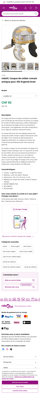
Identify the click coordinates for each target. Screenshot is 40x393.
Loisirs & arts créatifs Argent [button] (12, 256)
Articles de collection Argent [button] (11, 267)
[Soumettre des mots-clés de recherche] (35, 13)
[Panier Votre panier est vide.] (36, 7)
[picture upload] (20, 222)
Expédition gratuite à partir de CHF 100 (20, 2)
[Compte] (25, 7)
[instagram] (7, 349)
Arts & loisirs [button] (27, 246)
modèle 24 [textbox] (7, 96)
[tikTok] (11, 349)
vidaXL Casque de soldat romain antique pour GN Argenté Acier (19, 80)
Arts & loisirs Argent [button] (9, 251)
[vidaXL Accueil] (13, 7)
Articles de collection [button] (9, 262)
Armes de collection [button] (30, 267)
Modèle (4, 90)
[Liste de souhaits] (30, 7)
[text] (6, 103)
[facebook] (3, 349)
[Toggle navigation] (3, 8)
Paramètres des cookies (20, 390)
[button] (20, 357)
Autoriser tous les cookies (20, 382)
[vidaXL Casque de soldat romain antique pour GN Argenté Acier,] (20, 43)
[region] (20, 381)
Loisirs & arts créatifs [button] (25, 251)
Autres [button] (5, 246)
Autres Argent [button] (15, 246)
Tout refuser (20, 386)
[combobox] (20, 13)
